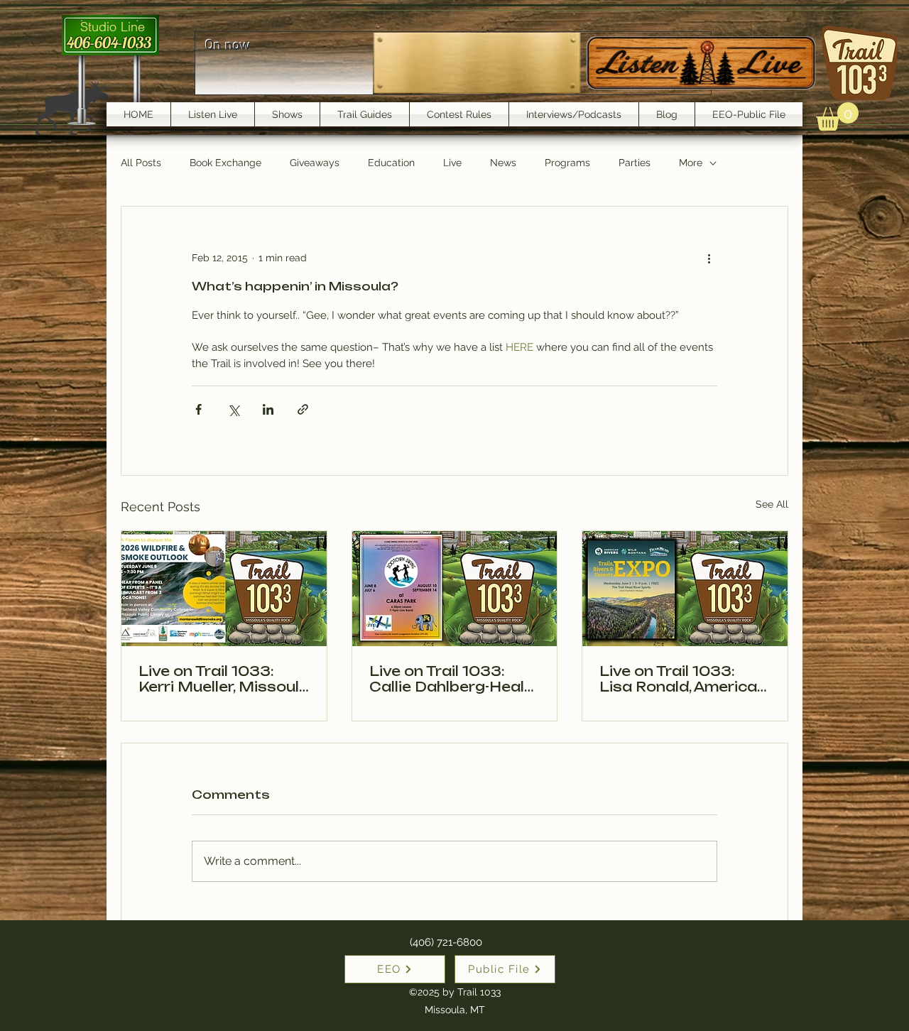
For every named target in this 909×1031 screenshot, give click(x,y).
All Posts (141, 162)
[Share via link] (303, 409)
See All (772, 504)
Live (452, 162)
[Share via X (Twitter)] (233, 409)
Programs (567, 162)
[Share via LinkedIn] (268, 409)
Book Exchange (225, 162)
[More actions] (708, 257)
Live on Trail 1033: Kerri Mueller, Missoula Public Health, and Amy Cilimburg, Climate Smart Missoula (223, 678)
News (503, 162)
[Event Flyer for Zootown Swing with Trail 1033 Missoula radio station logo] (454, 588)
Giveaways (314, 162)
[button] (837, 116)
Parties (635, 162)
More (690, 162)
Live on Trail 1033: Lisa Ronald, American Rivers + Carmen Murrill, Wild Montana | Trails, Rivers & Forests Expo (684, 678)
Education (391, 162)
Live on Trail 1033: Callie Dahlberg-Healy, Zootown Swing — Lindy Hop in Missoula (452, 678)
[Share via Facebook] (198, 409)
